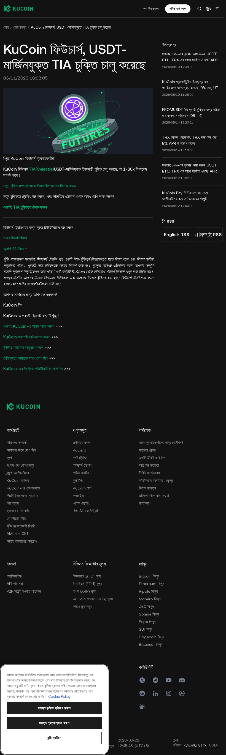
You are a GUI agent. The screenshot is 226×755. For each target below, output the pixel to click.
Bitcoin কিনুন (149, 575)
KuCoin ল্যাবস (18, 479)
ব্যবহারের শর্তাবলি (18, 510)
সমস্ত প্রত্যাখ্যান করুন (54, 723)
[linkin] (155, 692)
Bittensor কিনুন (150, 644)
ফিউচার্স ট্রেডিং (82, 464)
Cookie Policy (59, 696)
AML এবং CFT (18, 533)
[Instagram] (168, 692)
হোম (6, 27)
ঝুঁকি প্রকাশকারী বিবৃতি (21, 525)
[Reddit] (142, 692)
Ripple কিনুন (148, 590)
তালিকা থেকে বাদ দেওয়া (154, 495)
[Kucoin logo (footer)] (26, 406)
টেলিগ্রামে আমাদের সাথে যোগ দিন (25, 357)
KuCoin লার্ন (82, 487)
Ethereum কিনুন (151, 583)
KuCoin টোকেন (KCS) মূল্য (93, 598)
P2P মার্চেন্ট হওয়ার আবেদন (24, 590)
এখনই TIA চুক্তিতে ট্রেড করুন (25, 206)
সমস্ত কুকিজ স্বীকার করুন (53, 708)
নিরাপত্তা (13, 502)
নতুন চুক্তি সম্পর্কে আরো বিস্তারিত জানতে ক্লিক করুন (39, 185)
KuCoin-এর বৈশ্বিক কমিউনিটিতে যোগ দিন (33, 368)
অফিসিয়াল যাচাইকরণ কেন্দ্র (156, 479)
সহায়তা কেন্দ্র (147, 449)
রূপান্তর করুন (81, 442)
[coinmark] (182, 692)
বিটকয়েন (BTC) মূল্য (87, 575)
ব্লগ (9, 457)
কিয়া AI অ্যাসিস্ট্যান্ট (86, 510)
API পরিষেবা (15, 583)
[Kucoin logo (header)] (18, 8)
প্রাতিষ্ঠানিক (14, 575)
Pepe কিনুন (147, 621)
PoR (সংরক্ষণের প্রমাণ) (22, 495)
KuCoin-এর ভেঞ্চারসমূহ (23, 487)
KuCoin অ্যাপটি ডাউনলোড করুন (26, 336)
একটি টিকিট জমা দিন (152, 457)
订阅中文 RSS (206, 234)
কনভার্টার (78, 495)
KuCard (79, 449)
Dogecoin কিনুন (151, 636)
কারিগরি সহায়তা (149, 464)
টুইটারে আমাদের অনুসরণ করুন (23, 346)
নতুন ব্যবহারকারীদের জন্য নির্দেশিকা (161, 442)
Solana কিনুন (149, 613)
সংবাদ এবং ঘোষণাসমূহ (20, 464)
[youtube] (168, 679)
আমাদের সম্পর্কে (16, 442)
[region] (54, 709)
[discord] (182, 679)
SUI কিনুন (145, 628)
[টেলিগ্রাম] (155, 679)
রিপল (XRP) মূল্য (84, 590)
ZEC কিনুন (146, 606)
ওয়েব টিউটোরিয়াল (15, 237)
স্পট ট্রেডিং (80, 457)
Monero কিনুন (149, 598)
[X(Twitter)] (142, 679)
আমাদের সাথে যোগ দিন (21, 449)
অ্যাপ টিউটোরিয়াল (15, 247)
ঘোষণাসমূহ (19, 27)
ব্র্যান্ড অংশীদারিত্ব (18, 472)
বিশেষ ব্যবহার (147, 487)
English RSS (175, 234)
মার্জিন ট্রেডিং (81, 472)
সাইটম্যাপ (145, 502)
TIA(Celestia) (41, 168)
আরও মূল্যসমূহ (82, 606)
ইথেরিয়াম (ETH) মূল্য (87, 583)
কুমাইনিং (78, 479)
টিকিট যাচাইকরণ (149, 472)
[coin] (142, 706)
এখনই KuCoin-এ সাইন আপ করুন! (28, 325)
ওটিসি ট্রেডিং (81, 502)
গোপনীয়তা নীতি (16, 517)
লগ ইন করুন (149, 8)
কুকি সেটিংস (54, 738)
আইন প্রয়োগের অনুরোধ (22, 540)
